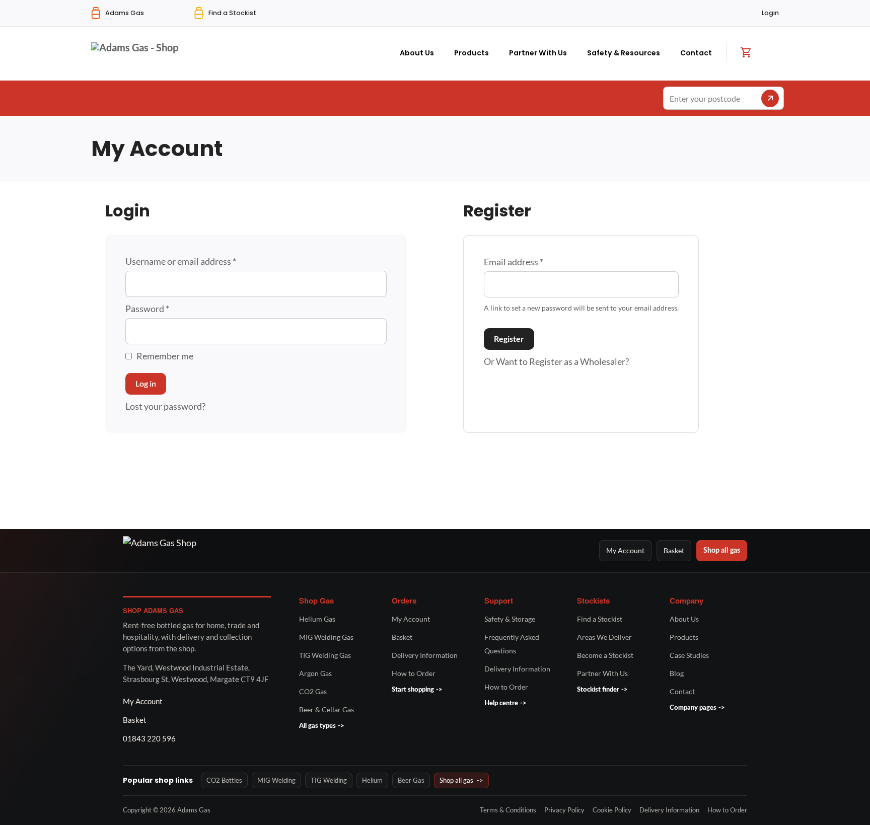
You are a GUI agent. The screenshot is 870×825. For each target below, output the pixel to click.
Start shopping (417, 690)
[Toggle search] (774, 51)
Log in (145, 383)
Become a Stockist (605, 655)
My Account (625, 550)
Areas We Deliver (604, 637)
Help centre (505, 703)
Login (770, 13)
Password (147, 308)
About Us (417, 53)
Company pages (697, 708)
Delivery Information (425, 655)
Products (471, 53)
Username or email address (180, 261)
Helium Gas (317, 619)
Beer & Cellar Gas (326, 709)
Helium (372, 780)
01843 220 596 (149, 738)
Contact (696, 53)
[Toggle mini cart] (746, 52)
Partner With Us (538, 53)
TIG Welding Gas (325, 655)
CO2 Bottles (224, 780)
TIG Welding (329, 780)
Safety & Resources (623, 53)
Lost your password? (165, 406)
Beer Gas (411, 780)
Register (509, 338)
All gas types (321, 726)
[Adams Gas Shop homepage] (355, 550)
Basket (674, 550)
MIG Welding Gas (326, 637)
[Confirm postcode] (770, 98)
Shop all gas (721, 550)
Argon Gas (315, 673)
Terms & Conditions (508, 810)
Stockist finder (602, 690)
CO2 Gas (313, 691)
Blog (677, 673)
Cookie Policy (612, 810)
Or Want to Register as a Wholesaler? (556, 361)
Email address (513, 261)
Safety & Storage (509, 619)
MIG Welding (276, 780)
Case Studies (689, 655)
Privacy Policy (564, 810)
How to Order (414, 673)
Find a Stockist (599, 619)
